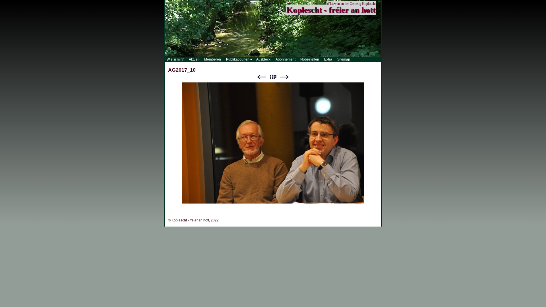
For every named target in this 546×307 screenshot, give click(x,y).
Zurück (261, 77)
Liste (273, 77)
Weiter (284, 77)
